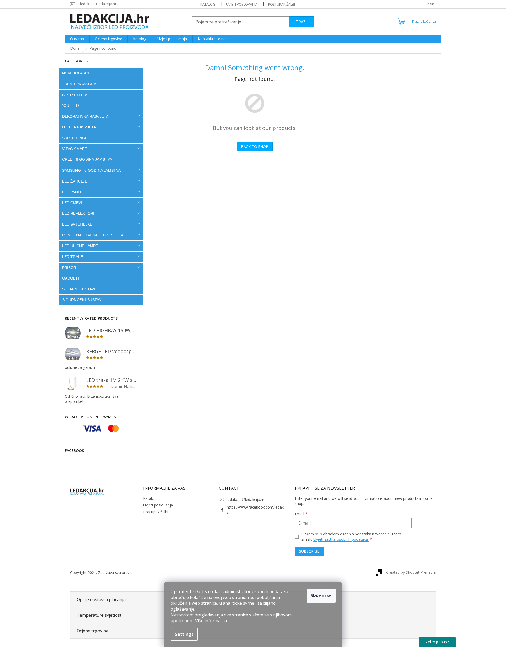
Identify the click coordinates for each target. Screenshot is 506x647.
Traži (301, 21)
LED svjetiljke (77, 224)
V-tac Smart (74, 149)
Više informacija (211, 621)
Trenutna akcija (79, 84)
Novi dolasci (75, 73)
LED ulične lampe (80, 246)
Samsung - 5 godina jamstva (91, 170)
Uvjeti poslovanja (241, 4)
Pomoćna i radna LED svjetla (92, 235)
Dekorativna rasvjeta (85, 116)
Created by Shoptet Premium (411, 572)
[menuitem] (77, 39)
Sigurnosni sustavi (82, 300)
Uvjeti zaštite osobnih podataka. (341, 539)
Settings (184, 634)
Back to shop (254, 146)
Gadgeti (70, 278)
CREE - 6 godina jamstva (87, 159)
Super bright (76, 138)
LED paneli (73, 192)
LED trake (72, 257)
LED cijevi (72, 203)
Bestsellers (75, 95)
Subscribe (309, 551)
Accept (321, 596)
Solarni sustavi (78, 289)
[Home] (74, 48)
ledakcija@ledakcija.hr (245, 499)
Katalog (207, 4)
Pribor (69, 267)
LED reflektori (78, 213)
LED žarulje (74, 181)
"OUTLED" (71, 105)
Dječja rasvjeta (79, 127)
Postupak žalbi (281, 4)
